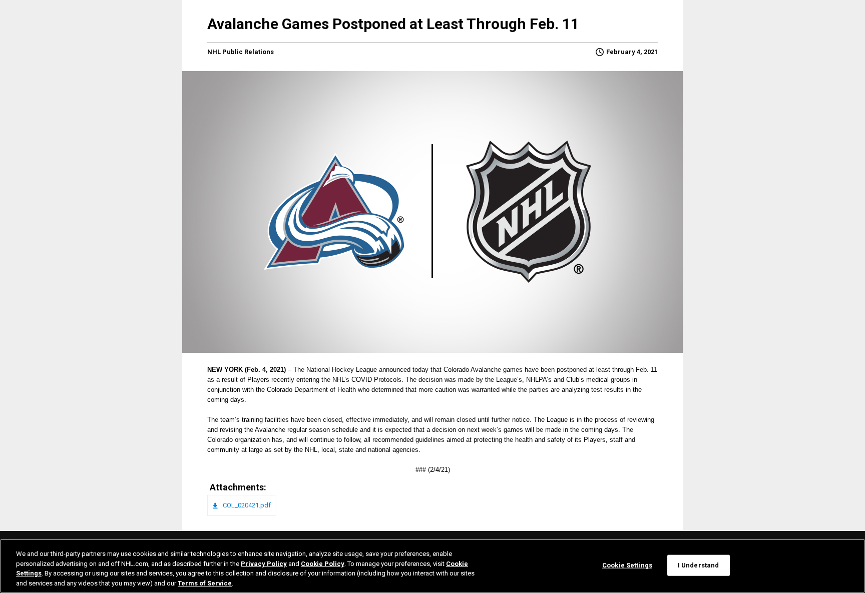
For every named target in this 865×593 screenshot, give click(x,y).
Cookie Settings (627, 565)
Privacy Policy (264, 563)
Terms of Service (205, 582)
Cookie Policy (322, 563)
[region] (432, 566)
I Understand (698, 565)
